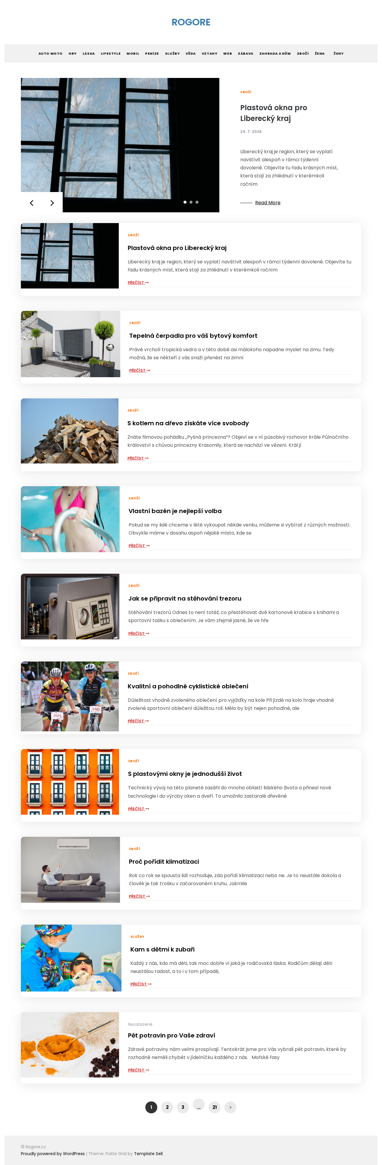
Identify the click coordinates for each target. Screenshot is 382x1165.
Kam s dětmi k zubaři (162, 949)
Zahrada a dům (275, 53)
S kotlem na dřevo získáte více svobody (188, 423)
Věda (190, 53)
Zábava (245, 53)
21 (214, 1107)
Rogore (191, 22)
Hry (73, 53)
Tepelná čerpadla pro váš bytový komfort (193, 335)
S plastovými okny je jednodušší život (185, 774)
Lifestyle (111, 53)
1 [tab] (185, 202)
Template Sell (148, 1154)
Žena (320, 53)
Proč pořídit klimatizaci (164, 861)
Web (227, 53)
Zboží (303, 53)
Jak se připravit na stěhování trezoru (184, 598)
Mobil (133, 53)
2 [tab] (191, 202)
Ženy (339, 53)
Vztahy (210, 53)
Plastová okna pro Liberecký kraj (177, 248)
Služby (172, 53)
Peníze (152, 53)
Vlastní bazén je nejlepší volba (175, 511)
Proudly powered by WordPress (53, 1154)
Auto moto (50, 53)
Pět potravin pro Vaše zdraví (171, 1035)
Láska (89, 53)
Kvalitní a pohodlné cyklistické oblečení (188, 686)
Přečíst (136, 283)
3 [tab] (196, 202)
